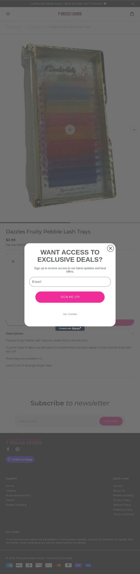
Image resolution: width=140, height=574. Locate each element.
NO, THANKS (70, 314)
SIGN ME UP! (70, 297)
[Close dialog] (110, 248)
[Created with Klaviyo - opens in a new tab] (70, 328)
